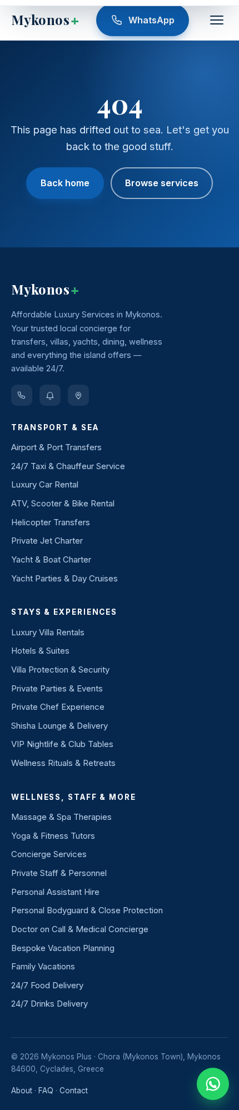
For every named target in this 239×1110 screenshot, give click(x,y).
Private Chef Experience (57, 706)
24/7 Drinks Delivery (49, 1003)
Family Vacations (43, 966)
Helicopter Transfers (50, 522)
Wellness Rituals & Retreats (63, 763)
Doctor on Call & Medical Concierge (79, 929)
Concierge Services (49, 854)
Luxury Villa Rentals (47, 632)
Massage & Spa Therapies (61, 817)
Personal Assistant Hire (55, 892)
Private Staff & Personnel (59, 873)
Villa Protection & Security (60, 669)
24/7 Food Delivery (47, 985)
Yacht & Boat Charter (51, 559)
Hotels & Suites (40, 650)
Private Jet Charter (47, 540)
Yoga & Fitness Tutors (53, 835)
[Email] (50, 395)
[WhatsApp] (21, 395)
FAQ (45, 1090)
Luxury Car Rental (44, 484)
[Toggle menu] (217, 20)
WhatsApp (151, 20)
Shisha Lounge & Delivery (59, 725)
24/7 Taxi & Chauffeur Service (68, 466)
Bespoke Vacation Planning (62, 948)
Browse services (161, 182)
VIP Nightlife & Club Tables (62, 744)
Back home (65, 182)
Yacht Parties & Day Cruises (64, 578)
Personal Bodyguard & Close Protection (87, 910)
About (21, 1090)
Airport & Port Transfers (56, 447)
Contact (73, 1090)
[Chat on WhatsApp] (213, 1084)
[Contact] (78, 395)
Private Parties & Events (57, 688)
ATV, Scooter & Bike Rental (62, 503)
